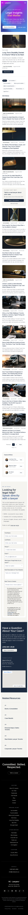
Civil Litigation (14, 844)
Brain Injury (14, 817)
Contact (14, 802)
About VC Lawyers (14, 788)
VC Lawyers (14, 882)
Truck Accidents (7, 83)
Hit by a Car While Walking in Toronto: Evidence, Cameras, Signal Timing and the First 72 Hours (13, 314)
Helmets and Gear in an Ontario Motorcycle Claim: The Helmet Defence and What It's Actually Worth (14, 432)
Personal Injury (20, 88)
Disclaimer (14, 908)
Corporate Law (14, 837)
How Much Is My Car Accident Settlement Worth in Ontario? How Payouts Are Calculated (12, 254)
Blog (14, 798)
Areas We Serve (14, 855)
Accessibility (20, 908)
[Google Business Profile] (23, 890)
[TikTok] (19, 890)
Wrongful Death (14, 825)
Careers (14, 800)
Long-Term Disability (7, 66)
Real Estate (14, 832)
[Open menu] (25, 2)
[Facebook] (12, 890)
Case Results (14, 795)
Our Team (14, 790)
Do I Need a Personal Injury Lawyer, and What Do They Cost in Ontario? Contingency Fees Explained (13, 146)
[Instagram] (8, 890)
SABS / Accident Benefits (9, 86)
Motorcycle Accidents (19, 83)
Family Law (14, 840)
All (4, 80)
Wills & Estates (14, 835)
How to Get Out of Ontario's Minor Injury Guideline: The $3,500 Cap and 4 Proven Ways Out (14, 402)
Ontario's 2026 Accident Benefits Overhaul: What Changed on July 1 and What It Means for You (13, 285)
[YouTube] (4, 890)
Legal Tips (6, 91)
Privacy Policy (8, 908)
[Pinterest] (15, 890)
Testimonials (14, 793)
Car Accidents (12, 80)
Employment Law (14, 842)
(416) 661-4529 (6, 640)
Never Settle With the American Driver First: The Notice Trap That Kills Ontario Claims (13, 344)
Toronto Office (14, 852)
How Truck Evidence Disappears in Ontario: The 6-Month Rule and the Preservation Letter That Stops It (12, 373)
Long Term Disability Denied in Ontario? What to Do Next (13, 54)
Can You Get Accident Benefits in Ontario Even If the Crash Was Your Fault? (12, 177)
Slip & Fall (14, 822)
